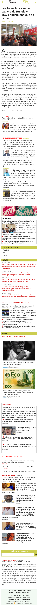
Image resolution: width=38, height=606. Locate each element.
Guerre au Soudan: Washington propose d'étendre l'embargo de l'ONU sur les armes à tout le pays (19, 446)
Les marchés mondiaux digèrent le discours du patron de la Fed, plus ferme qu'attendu (18, 307)
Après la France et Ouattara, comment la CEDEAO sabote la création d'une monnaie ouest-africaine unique (18, 392)
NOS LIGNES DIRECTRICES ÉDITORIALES (17, 562)
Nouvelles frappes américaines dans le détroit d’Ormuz (19, 465)
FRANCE (5, 250)
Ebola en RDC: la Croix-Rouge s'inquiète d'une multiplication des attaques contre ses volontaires (18, 296)
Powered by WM (27, 603)
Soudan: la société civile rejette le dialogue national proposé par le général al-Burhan (16, 274)
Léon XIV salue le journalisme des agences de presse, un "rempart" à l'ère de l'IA (17, 242)
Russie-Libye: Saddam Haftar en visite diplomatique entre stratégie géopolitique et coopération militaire (16, 288)
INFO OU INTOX (6, 218)
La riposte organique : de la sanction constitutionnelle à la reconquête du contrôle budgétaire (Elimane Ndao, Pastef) (25, 498)
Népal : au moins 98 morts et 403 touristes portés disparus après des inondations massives (17, 438)
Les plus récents (6, 336)
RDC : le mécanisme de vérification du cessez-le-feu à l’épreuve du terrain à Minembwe (18, 280)
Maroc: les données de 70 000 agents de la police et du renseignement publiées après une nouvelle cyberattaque (18, 266)
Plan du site (9, 603)
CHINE (4, 255)
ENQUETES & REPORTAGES (12, 138)
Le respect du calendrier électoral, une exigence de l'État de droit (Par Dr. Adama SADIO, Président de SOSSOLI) (26, 525)
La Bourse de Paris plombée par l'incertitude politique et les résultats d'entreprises (17, 320)
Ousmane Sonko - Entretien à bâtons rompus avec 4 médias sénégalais (18, 363)
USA (4, 253)
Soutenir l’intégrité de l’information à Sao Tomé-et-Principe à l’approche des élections (18, 222)
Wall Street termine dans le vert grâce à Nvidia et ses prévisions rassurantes (18, 327)
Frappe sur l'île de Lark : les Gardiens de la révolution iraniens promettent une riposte (18, 470)
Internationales (6, 404)
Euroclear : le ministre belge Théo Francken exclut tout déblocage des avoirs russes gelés (17, 420)
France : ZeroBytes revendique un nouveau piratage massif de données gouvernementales (18, 460)
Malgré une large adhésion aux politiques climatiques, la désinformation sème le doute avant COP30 (18, 238)
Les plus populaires (19, 336)
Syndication (19, 603)
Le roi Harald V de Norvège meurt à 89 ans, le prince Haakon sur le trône (26, 429)
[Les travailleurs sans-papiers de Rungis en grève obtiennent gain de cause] (19, 24)
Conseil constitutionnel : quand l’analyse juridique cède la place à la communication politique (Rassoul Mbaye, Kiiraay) (19, 479)
